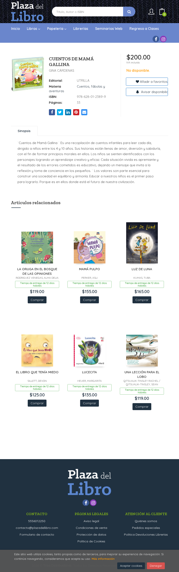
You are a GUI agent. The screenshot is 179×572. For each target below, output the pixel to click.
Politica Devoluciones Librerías (146, 534)
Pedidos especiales (146, 528)
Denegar (156, 565)
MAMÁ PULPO (89, 269)
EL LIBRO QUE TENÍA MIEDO (37, 372)
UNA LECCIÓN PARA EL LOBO (141, 374)
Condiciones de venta (91, 528)
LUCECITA (89, 372)
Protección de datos (91, 534)
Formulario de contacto (37, 534)
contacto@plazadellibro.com (37, 528)
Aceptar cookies (131, 565)
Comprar (37, 300)
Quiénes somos (146, 521)
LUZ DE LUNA (142, 269)
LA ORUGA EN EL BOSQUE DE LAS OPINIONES (37, 271)
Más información (103, 558)
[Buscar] (129, 12)
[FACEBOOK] (156, 39)
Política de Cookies (91, 541)
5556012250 (36, 521)
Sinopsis (24, 131)
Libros (32, 28)
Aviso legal (91, 521)
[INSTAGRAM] (163, 39)
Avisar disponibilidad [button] (154, 92)
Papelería (55, 28)
